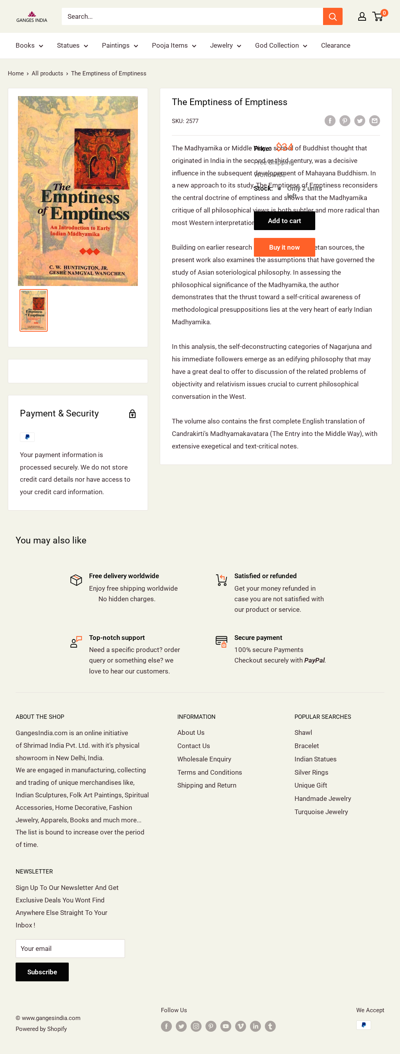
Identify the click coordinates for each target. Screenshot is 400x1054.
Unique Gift (311, 785)
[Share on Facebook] (330, 120)
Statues (68, 45)
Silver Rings (312, 772)
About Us (191, 732)
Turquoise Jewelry (321, 812)
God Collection (277, 45)
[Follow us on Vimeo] (240, 1026)
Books (25, 45)
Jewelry (221, 45)
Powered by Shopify (41, 1029)
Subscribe (42, 972)
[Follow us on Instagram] (196, 1026)
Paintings (116, 45)
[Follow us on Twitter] (181, 1026)
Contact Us (193, 746)
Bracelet (307, 746)
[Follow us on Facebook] (166, 1026)
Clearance (335, 45)
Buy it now (284, 247)
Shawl (303, 732)
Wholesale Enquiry (204, 759)
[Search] (333, 16)
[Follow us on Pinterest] (210, 1026)
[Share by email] (374, 120)
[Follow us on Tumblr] (270, 1026)
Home (16, 73)
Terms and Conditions (209, 772)
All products (47, 73)
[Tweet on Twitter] (359, 120)
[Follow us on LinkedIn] (255, 1026)
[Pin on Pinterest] (344, 120)
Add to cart (284, 221)
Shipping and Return (206, 785)
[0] (378, 16)
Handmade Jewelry (323, 798)
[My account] (362, 16)
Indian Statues (316, 759)
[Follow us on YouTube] (225, 1026)
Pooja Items (170, 45)
